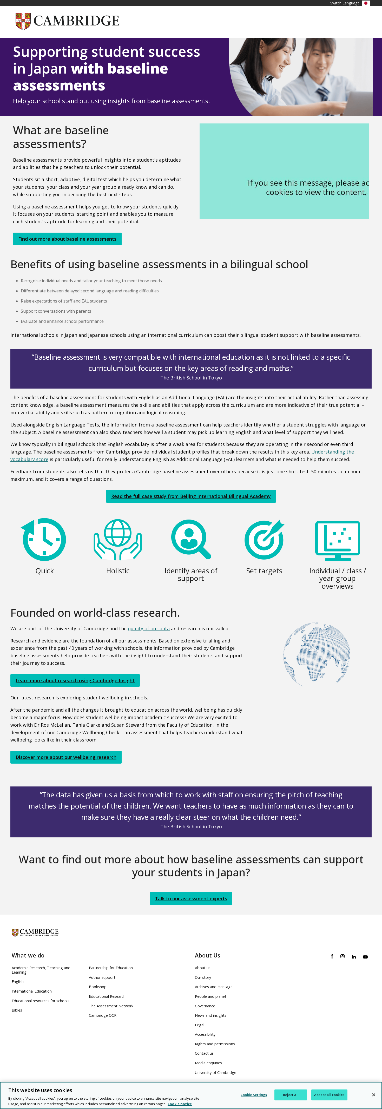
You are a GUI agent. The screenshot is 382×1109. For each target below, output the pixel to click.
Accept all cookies (329, 1094)
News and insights (210, 1015)
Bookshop (98, 986)
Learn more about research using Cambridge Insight (75, 680)
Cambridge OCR (102, 1015)
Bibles (17, 1010)
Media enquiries (208, 1062)
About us (202, 967)
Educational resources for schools (40, 1000)
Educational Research (107, 996)
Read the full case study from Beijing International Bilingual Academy (191, 496)
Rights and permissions (215, 1043)
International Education (32, 991)
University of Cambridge (215, 1072)
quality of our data (149, 628)
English (18, 981)
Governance (205, 1005)
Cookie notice (180, 1103)
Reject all (291, 1094)
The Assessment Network (111, 1005)
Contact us (204, 1053)
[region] (191, 1095)
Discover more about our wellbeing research (66, 757)
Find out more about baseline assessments (67, 239)
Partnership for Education (111, 967)
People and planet (210, 996)
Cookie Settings (254, 1094)
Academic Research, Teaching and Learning (41, 970)
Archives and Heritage (214, 986)
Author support (102, 977)
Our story (203, 977)
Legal (199, 1024)
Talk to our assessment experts (191, 898)
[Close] (373, 1095)
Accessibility (205, 1034)
